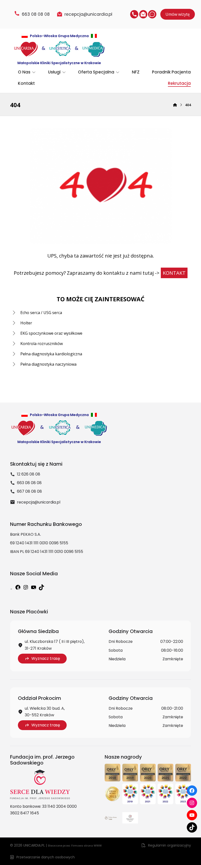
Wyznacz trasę (45, 658)
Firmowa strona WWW (86, 846)
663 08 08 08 (29, 483)
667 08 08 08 (29, 491)
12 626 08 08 (28, 474)
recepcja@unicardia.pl (38, 502)
